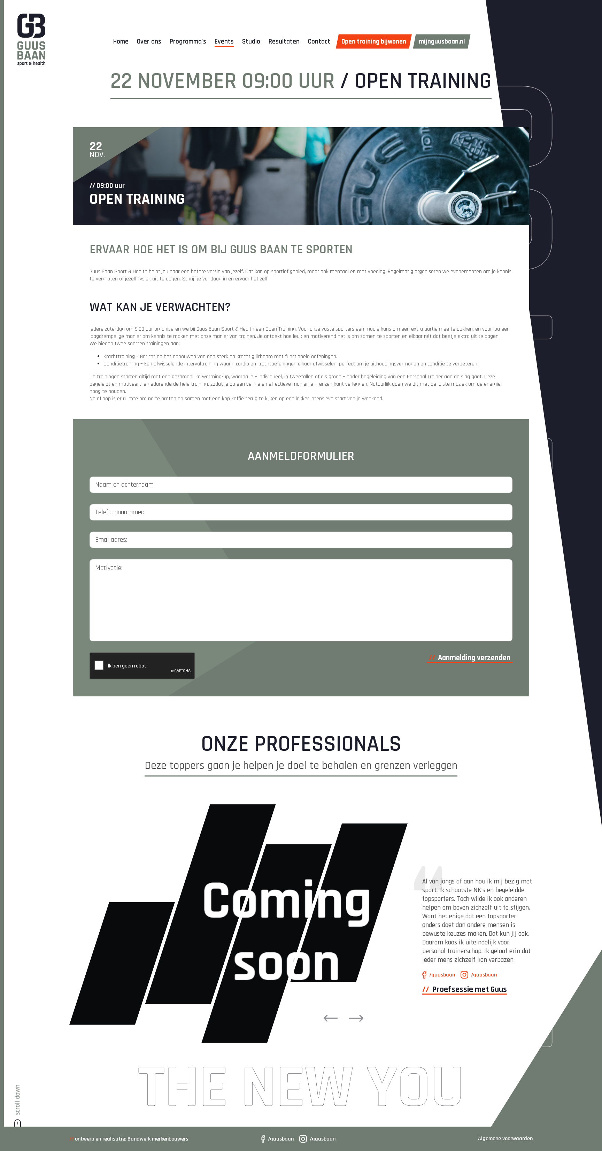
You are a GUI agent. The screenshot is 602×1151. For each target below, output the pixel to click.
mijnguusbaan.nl (442, 41)
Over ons (149, 41)
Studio (251, 41)
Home (121, 41)
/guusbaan (281, 1139)
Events (224, 41)
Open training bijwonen (373, 41)
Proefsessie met (469, 989)
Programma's (188, 41)
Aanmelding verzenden (474, 658)
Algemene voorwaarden (505, 1138)
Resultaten (284, 41)
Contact (319, 41)
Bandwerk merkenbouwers (158, 1139)
